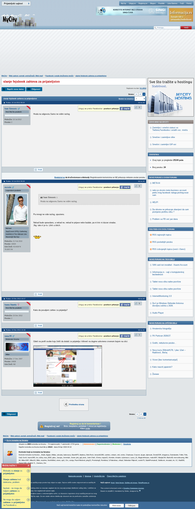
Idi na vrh (142, 418)
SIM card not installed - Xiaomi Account (169, 265)
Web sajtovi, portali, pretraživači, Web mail (26, 76)
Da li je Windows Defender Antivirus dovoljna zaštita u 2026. (168, 304)
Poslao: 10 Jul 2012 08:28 (15, 181)
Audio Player (158, 313)
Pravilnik (161, 3)
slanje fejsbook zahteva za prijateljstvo (90, 76)
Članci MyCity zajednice (116, 476)
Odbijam (131, 505)
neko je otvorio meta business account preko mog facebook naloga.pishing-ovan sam (170, 192)
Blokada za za (12, 472)
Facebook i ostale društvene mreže (59, 76)
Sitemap (88, 476)
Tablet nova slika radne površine (166, 282)
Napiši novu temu (15, 89)
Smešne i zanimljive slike (163, 137)
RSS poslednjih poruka (162, 242)
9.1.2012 (143, 88)
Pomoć (189, 3)
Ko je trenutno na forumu (17, 440)
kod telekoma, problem (12, 480)
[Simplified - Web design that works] (140, 491)
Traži (182, 3)
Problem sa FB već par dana (165, 219)
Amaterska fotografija (161, 328)
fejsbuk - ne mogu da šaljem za (12, 491)
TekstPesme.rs (143, 482)
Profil (40, 170)
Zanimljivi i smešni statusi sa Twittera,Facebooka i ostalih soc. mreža (170, 128)
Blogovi (153, 3)
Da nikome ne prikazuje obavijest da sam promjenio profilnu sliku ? (170, 210)
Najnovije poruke (75, 476)
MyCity (123, 3)
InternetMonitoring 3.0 (162, 296)
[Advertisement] (97, 54)
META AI (156, 183)
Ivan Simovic (11, 109)
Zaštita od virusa (131, 482)
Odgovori (36, 89)
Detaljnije (127, 444)
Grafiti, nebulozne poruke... (164, 343)
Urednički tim (99, 476)
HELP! (155, 202)
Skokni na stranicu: (126, 99)
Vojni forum (119, 482)
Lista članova (172, 3)
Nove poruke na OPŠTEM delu (163, 323)
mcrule (8, 187)
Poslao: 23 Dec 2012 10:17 (15, 298)
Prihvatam (116, 505)
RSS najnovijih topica (161, 235)
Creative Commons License (133, 488)
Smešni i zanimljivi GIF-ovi (164, 144)
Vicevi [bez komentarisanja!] (164, 360)
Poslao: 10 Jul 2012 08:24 (15, 102)
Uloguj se (132, 3)
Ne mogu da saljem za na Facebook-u (14, 502)
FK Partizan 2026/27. (161, 336)
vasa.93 (8, 336)
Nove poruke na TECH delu (162, 259)
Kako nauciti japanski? (162, 367)
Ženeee (155, 374)
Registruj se (142, 3)
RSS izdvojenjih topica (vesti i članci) (168, 249)
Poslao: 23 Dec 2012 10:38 (15, 330)
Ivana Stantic (11, 305)
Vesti (113, 482)
